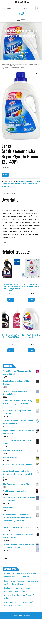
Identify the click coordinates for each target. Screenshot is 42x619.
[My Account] (20, 14)
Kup (5, 175)
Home (4, 65)
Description (9, 193)
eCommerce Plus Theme (21, 616)
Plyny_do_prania (13, 65)
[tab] (10, 193)
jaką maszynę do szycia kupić (17, 183)
